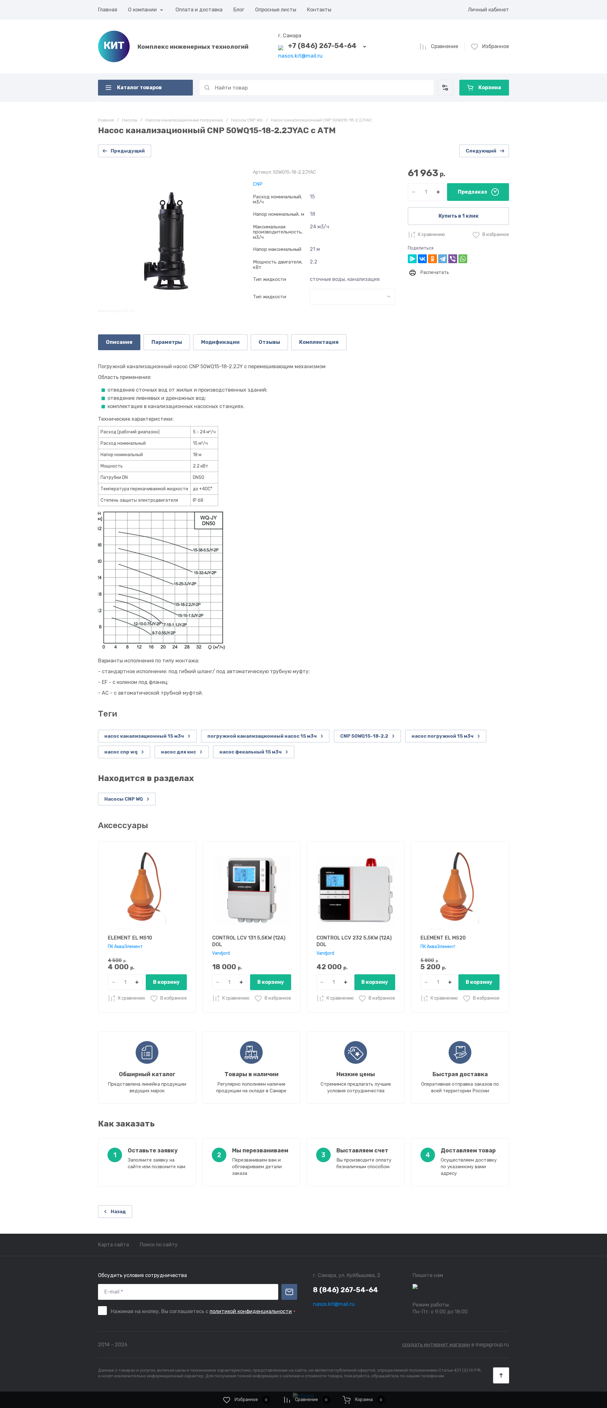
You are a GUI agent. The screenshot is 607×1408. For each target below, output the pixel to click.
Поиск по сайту (159, 1245)
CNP (257, 184)
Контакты (319, 10)
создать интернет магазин (436, 1345)
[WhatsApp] (462, 258)
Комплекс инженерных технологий (193, 46)
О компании (142, 10)
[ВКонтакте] (422, 258)
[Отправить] (289, 1292)
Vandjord (221, 953)
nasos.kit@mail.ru (300, 56)
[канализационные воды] (352, 297)
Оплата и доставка (199, 10)
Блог (238, 10)
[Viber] (452, 258)
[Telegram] (442, 258)
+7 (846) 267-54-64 (322, 45)
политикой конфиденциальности (251, 1311)
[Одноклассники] (432, 258)
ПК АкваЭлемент (125, 946)
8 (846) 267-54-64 (345, 1290)
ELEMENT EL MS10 (130, 938)
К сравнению (431, 234)
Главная (107, 10)
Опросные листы (275, 10)
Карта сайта (113, 1245)
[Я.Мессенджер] (412, 258)
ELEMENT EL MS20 (443, 938)
